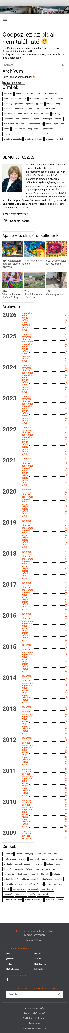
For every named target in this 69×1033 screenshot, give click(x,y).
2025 (9, 336)
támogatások (43, 134)
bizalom (19, 93)
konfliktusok (23, 114)
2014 (9, 678)
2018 (9, 554)
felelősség (8, 104)
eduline (9, 964)
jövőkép (29, 109)
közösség (56, 114)
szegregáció (33, 129)
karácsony (39, 109)
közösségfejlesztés (11, 119)
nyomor (48, 124)
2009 (9, 833)
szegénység (8, 134)
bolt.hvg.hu (38, 969)
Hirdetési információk (34, 1008)
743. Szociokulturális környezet (33, 294)
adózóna (37, 959)
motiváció (58, 119)
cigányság (29, 93)
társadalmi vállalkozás (34, 139)
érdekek (60, 139)
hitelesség (8, 109)
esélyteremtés (57, 99)
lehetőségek (47, 119)
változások (49, 139)
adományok (8, 93)
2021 (9, 461)
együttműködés (10, 99)
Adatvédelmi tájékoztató (34, 1013)
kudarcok (34, 114)
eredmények (34, 99)
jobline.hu (10, 959)
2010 (9, 802)
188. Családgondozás (56, 293)
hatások (49, 104)
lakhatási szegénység (30, 119)
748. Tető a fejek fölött (33, 262)
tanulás (32, 134)
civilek (38, 93)
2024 (9, 367)
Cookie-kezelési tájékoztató (34, 1018)
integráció (19, 109)
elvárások (22, 99)
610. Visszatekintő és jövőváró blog (11, 294)
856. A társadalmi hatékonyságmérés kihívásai (13, 263)
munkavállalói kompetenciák (15, 124)
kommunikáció (9, 114)
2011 (9, 771)
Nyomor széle (25, 931)
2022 (9, 430)
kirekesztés (50, 109)
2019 (9, 523)
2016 (9, 616)
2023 (9, 398)
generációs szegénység (24, 104)
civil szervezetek (50, 93)
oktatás (7, 129)
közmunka (45, 114)
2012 (9, 740)
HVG (8, 954)
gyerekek (39, 104)
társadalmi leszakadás (13, 139)
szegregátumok (47, 129)
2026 (9, 315)
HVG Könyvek (40, 964)
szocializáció (21, 134)
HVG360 (37, 954)
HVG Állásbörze (12, 969)
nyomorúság (59, 124)
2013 (9, 709)
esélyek (45, 99)
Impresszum (34, 1023)
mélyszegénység (36, 124)
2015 (9, 647)
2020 (9, 492)
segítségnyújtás (19, 129)
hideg (58, 104)
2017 (9, 585)
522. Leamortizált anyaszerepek (56, 262)
